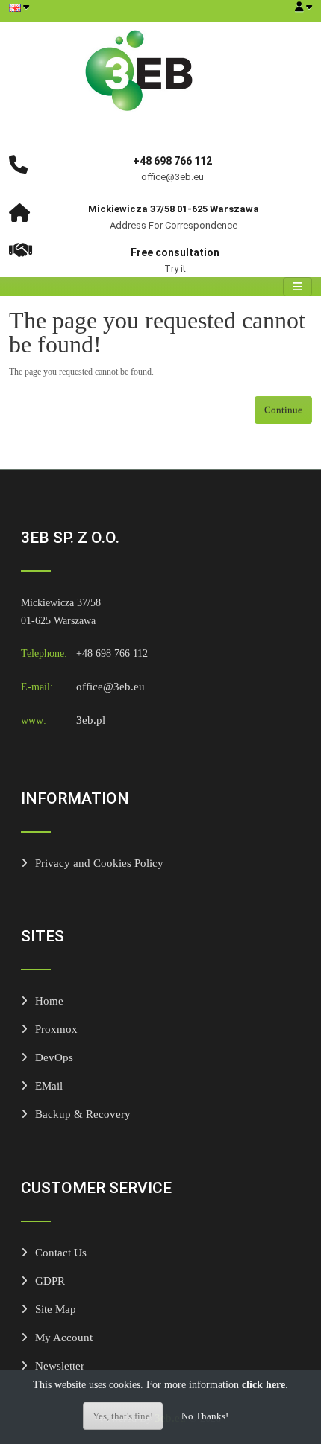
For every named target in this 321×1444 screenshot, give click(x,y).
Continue (283, 410)
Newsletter (59, 1365)
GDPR (50, 1280)
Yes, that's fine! (123, 1416)
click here (263, 1384)
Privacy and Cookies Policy (99, 862)
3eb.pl (90, 719)
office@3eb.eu (110, 686)
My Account (64, 1337)
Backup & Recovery (83, 1113)
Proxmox (56, 1028)
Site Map (55, 1309)
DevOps (54, 1057)
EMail (49, 1085)
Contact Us (61, 1252)
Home (49, 1000)
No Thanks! (204, 1416)
